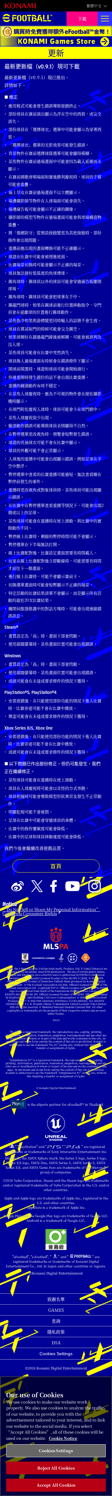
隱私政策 (56, 1331)
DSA (56, 1342)
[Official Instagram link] (94, 886)
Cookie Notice (63, 1438)
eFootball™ (27, 18)
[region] (56, 1436)
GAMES (56, 1310)
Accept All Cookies (56, 1485)
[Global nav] (105, 18)
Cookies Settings (56, 1353)
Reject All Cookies (55, 1468)
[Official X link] (37, 886)
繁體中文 (93, 6)
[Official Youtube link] (72, 886)
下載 (82, 19)
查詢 (56, 1321)
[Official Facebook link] (53, 886)
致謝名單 (56, 1299)
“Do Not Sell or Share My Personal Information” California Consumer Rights (51, 911)
